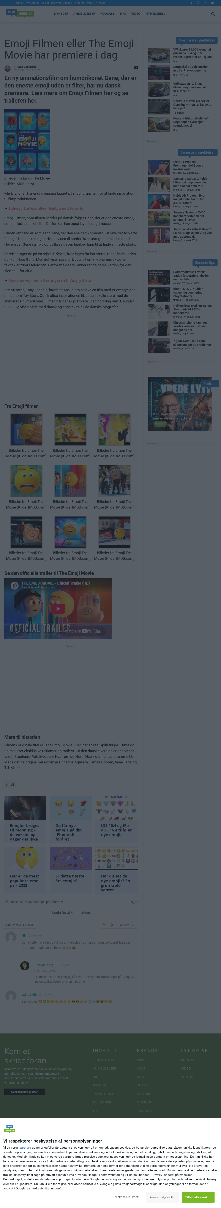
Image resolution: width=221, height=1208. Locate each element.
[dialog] (110, 1163)
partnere (25, 1147)
